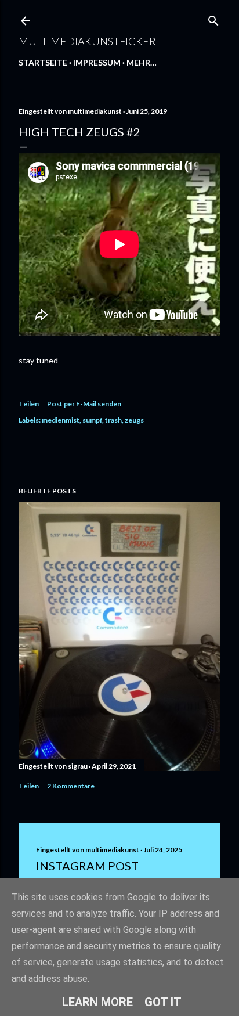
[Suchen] (213, 18)
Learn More (97, 1002)
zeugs (134, 420)
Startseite (43, 62)
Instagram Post (87, 866)
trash (113, 420)
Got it (163, 1002)
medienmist (60, 420)
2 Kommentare (71, 785)
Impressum (97, 62)
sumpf (92, 420)
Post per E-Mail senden (84, 403)
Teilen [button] (29, 403)
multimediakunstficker (87, 41)
